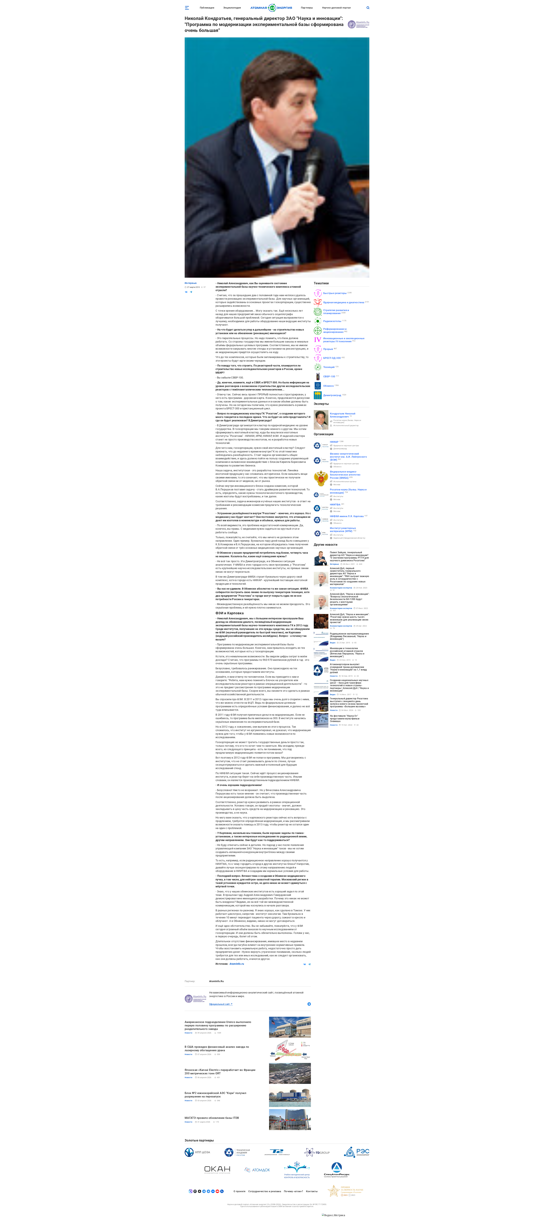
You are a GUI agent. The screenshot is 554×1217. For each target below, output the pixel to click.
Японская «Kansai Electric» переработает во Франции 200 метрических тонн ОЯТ (220, 1071)
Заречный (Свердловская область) (349, 538)
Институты (338, 496)
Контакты (312, 1191)
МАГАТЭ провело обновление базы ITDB (212, 1118)
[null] (186, 292)
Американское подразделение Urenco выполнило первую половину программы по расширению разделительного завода (218, 1025)
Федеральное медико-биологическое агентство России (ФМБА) (345, 474)
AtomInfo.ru (237, 963)
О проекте (239, 1191)
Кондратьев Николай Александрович (342, 415)
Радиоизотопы (332, 321)
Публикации (207, 7)
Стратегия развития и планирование (336, 312)
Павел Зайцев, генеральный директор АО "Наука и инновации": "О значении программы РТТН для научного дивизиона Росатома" (349, 556)
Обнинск (328, 385)
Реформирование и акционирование (335, 330)
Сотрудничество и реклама (264, 1191)
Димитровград (332, 395)
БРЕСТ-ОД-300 (332, 358)
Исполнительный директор (346, 425)
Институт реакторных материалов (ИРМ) (343, 530)
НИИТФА (335, 504)
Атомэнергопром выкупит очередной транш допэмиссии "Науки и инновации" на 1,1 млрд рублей (348, 668)
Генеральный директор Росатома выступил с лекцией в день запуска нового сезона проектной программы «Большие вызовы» (349, 702)
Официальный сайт (219, 1004)
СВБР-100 (329, 376)
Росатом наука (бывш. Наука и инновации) (347, 421)
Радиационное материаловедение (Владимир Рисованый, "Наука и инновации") (349, 636)
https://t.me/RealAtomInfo (309, 1004)
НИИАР (334, 441)
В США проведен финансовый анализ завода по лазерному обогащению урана (217, 1048)
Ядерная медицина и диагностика (343, 302)
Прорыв (328, 349)
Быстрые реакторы (335, 293)
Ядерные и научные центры (346, 445)
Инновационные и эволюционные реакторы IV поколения (344, 340)
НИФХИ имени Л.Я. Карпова (347, 516)
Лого (272, 8)
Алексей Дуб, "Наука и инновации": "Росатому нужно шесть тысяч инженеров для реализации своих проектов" (349, 618)
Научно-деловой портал (336, 7)
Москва (336, 484)
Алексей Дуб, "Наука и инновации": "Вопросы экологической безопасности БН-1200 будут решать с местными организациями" (349, 599)
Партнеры (307, 7)
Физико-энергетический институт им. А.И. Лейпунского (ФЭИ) (348, 456)
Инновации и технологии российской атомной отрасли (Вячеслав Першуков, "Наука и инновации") (347, 652)
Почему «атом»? (293, 1191)
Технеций (329, 367)
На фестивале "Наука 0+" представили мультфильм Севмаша (344, 718)
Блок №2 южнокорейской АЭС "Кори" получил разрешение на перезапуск (215, 1094)
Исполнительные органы (344, 481)
